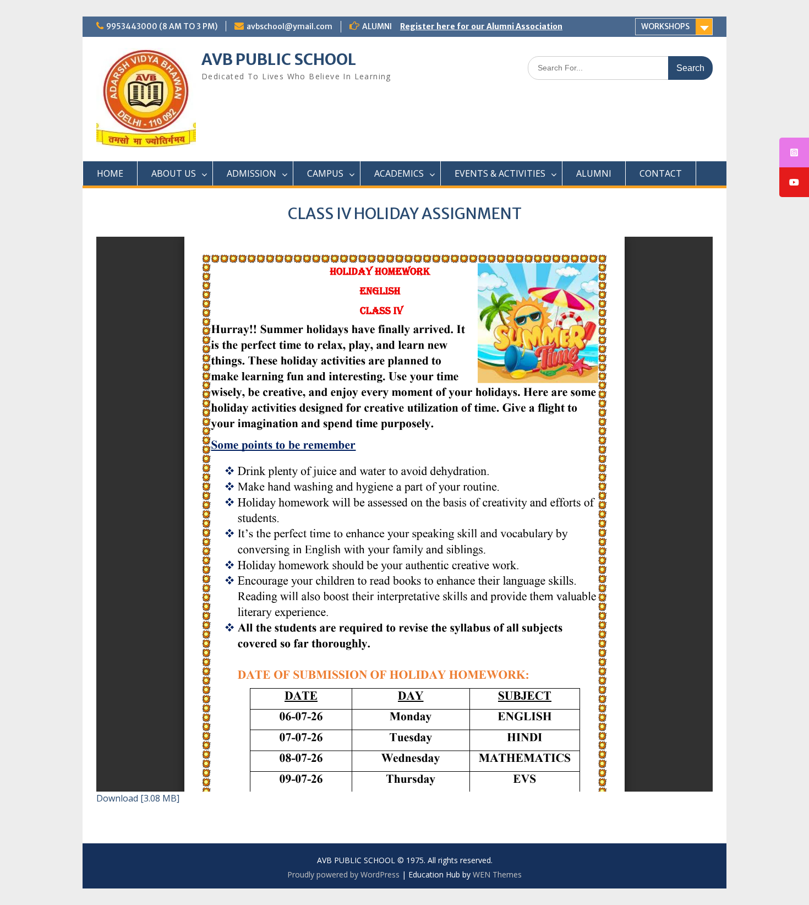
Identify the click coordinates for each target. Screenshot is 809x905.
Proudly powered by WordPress (343, 874)
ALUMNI (593, 173)
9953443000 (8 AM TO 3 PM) (161, 26)
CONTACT (660, 173)
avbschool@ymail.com (289, 26)
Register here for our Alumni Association (481, 26)
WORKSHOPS (665, 26)
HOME (110, 173)
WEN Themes (497, 874)
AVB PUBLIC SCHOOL (278, 59)
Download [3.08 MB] (137, 798)
